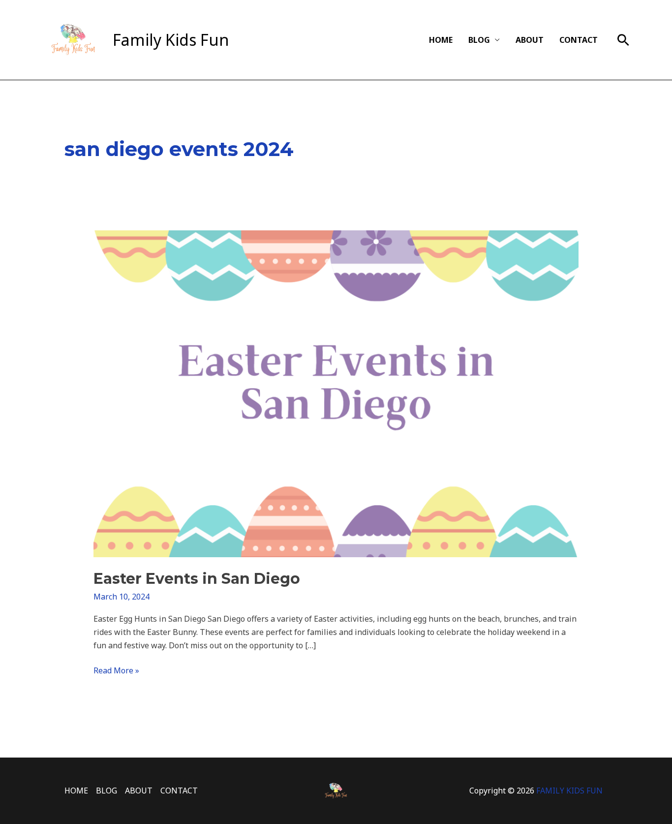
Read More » (116, 670)
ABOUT (530, 39)
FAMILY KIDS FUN (569, 790)
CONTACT (578, 39)
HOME (441, 39)
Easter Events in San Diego (196, 579)
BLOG (479, 39)
